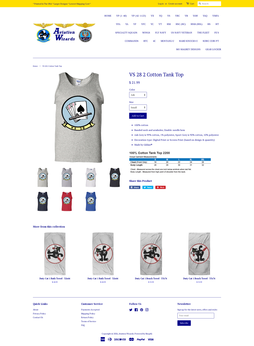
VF (134, 24)
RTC (145, 41)
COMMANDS (131, 41)
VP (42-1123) (139, 15)
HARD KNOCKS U (188, 41)
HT (217, 24)
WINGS (146, 32)
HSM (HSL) (196, 24)
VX (152, 15)
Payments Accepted (90, 309)
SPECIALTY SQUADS (126, 32)
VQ (160, 15)
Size (131, 102)
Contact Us (38, 317)
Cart (192, 3)
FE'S (216, 32)
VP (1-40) (121, 15)
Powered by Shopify (143, 333)
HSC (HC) (181, 24)
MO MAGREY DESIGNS (188, 49)
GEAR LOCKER (213, 49)
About (35, 309)
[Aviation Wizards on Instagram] (146, 310)
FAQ (83, 325)
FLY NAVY (160, 32)
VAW (195, 15)
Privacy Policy (39, 313)
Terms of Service (88, 321)
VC (152, 24)
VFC (143, 24)
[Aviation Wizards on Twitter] (130, 310)
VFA (118, 24)
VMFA (215, 15)
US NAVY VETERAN (181, 32)
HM (169, 24)
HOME (107, 15)
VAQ (205, 15)
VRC (177, 15)
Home (35, 66)
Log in (161, 3)
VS (168, 15)
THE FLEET (203, 32)
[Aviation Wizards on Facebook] (136, 310)
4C (154, 41)
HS (208, 24)
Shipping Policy (88, 313)
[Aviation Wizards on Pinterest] (141, 310)
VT (160, 24)
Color (132, 89)
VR (186, 15)
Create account (175, 3)
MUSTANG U (167, 41)
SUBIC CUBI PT (211, 41)
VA (126, 24)
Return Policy (87, 317)
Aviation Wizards (126, 333)
